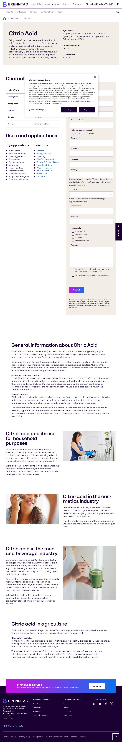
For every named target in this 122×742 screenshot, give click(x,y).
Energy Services (44, 153)
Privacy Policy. (57, 103)
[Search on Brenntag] (117, 12)
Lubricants (41, 176)
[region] (61, 95)
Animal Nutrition (44, 171)
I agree (86, 110)
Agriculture (42, 173)
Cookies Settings (37, 110)
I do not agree (69, 110)
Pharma (40, 151)
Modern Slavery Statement (57, 737)
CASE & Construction (46, 159)
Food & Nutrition (44, 165)
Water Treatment (44, 168)
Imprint (74, 737)
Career (65, 4)
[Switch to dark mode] (118, 4)
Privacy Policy (24, 737)
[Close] (95, 77)
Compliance (38, 737)
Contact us (53, 4)
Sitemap (83, 737)
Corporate (77, 4)
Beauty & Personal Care (48, 162)
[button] (118, 226)
